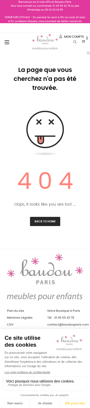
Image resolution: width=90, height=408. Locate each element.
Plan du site (15, 310)
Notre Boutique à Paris (63, 310)
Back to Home (45, 221)
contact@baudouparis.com (68, 324)
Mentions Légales (20, 317)
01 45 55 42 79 (61, 6)
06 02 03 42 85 (54, 9)
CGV (10, 324)
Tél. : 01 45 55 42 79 (60, 317)
